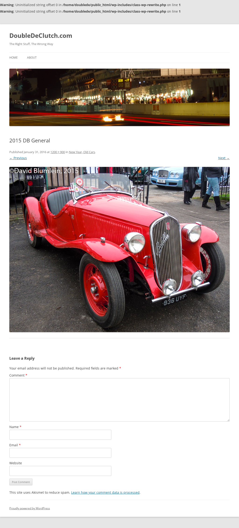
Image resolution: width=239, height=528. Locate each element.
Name (15, 427)
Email (15, 445)
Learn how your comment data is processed (105, 492)
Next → (224, 158)
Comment (18, 375)
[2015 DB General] (119, 249)
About (32, 58)
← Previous (18, 158)
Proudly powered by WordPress (29, 508)
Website (15, 463)
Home (13, 58)
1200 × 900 (57, 152)
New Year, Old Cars (82, 152)
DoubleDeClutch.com (40, 35)
